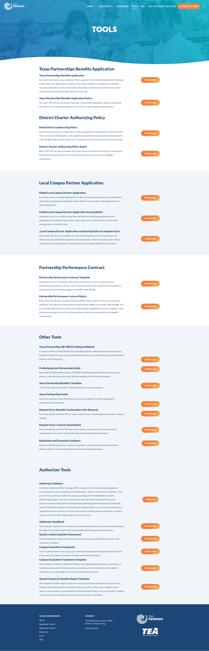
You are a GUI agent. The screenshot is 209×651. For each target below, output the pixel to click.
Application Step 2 (47, 628)
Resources (43, 632)
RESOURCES (122, 6)
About (42, 620)
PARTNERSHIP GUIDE (188, 6)
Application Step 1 (47, 624)
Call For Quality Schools (162, 6)
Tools (41, 636)
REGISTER (150, 499)
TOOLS (134, 6)
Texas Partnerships (49, 616)
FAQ (143, 6)
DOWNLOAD (150, 80)
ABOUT (90, 6)
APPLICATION (105, 6)
